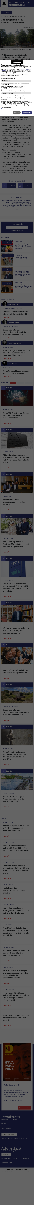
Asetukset (17, 112)
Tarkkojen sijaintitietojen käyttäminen (11, 96)
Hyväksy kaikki (27, 112)
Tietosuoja (4, 108)
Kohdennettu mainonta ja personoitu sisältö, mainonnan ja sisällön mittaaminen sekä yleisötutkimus (12, 88)
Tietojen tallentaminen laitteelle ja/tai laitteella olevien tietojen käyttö (15, 83)
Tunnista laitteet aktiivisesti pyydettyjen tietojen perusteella (13, 98)
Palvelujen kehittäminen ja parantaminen (12, 91)
